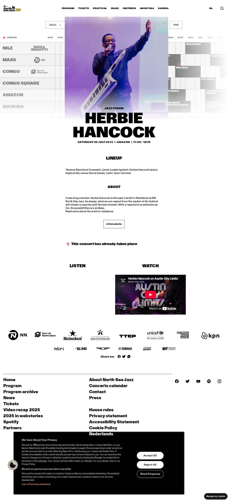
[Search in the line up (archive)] (222, 8)
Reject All (150, 464)
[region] (98, 463)
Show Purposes (150, 474)
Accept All (150, 455)
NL (211, 8)
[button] (13, 465)
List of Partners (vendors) (36, 484)
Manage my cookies (215, 496)
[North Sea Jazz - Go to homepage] (12, 8)
